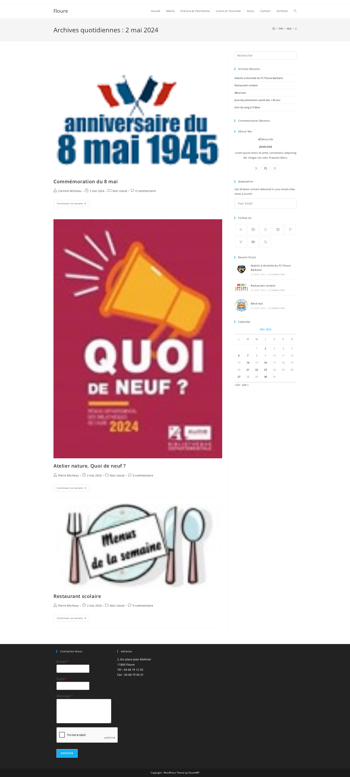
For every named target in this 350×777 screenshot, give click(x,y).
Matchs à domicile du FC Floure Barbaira (259, 78)
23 (265, 369)
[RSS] (265, 241)
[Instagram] (275, 168)
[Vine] (240, 241)
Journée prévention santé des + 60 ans (257, 100)
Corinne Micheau (69, 191)
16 (265, 362)
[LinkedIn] (277, 229)
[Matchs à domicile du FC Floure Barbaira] (241, 269)
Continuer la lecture (73, 204)
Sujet (62, 679)
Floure (60, 10)
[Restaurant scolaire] (241, 287)
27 (239, 376)
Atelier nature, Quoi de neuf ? (89, 465)
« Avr (237, 385)
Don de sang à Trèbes (247, 107)
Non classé (119, 191)
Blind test (240, 93)
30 (265, 376)
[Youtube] (253, 241)
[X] (256, 168)
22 (256, 369)
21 (247, 369)
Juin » (245, 385)
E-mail (63, 662)
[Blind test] (241, 305)
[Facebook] (265, 168)
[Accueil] (273, 28)
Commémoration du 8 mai (85, 181)
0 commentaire (145, 191)
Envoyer (67, 753)
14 (247, 362)
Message (65, 696)
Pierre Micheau (68, 475)
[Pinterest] (290, 229)
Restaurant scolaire (77, 596)
